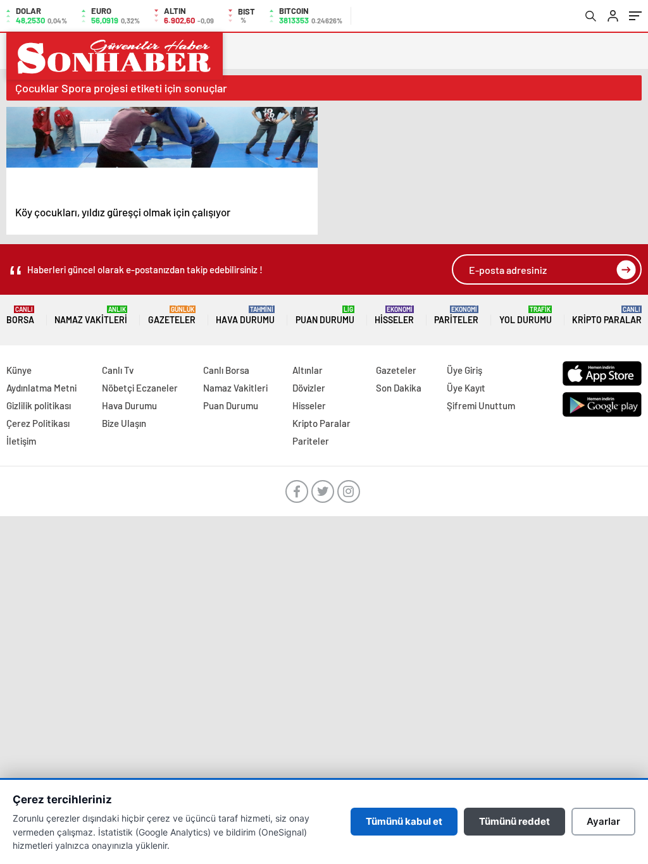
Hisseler (394, 315)
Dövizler (308, 387)
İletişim (21, 441)
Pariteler (456, 315)
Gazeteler (172, 315)
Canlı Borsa (226, 370)
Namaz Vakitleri (90, 315)
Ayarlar (603, 821)
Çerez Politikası (38, 423)
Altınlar (307, 370)
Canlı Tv (118, 370)
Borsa (20, 315)
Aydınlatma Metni (41, 387)
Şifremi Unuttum (481, 405)
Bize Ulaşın (124, 423)
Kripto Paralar (607, 315)
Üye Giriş (464, 370)
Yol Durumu (525, 315)
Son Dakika (398, 387)
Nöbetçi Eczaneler (140, 387)
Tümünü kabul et (404, 821)
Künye (19, 370)
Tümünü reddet (514, 821)
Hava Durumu (245, 315)
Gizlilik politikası (38, 405)
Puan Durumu (325, 315)
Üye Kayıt (466, 387)
